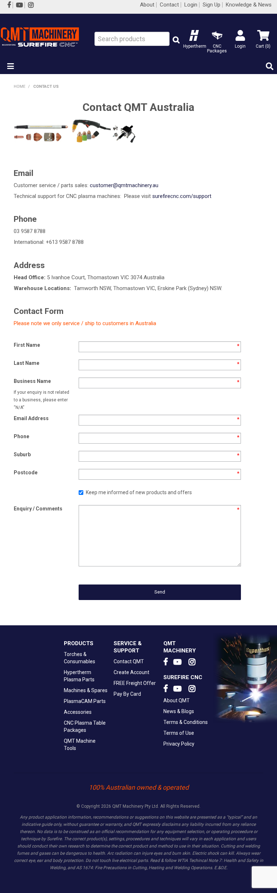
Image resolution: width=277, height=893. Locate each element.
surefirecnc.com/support (181, 196)
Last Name (26, 363)
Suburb (22, 454)
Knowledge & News (249, 5)
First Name (27, 345)
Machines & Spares (85, 690)
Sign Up (211, 5)
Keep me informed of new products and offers (139, 492)
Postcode (26, 472)
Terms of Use (178, 733)
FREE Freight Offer (135, 683)
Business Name (32, 381)
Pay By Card (127, 694)
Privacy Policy (178, 744)
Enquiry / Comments (38, 509)
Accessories (78, 712)
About (147, 5)
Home (19, 86)
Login (190, 5)
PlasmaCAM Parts (85, 701)
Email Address (31, 418)
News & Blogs (178, 711)
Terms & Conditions (185, 722)
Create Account (131, 672)
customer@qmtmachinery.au (124, 185)
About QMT (176, 700)
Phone (21, 436)
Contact (169, 5)
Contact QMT (129, 661)
